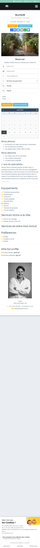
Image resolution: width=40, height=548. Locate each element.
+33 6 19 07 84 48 (14, 306)
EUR (36, 1)
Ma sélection (18, 1)
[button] (4, 44)
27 (20, 132)
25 (9, 132)
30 (36, 132)
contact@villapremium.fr (20, 308)
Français (28, 1)
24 (4, 132)
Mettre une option (25, 26)
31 (4, 136)
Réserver (12, 26)
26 (14, 132)
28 (25, 132)
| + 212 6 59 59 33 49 (26, 306)
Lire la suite (5, 181)
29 (30, 132)
